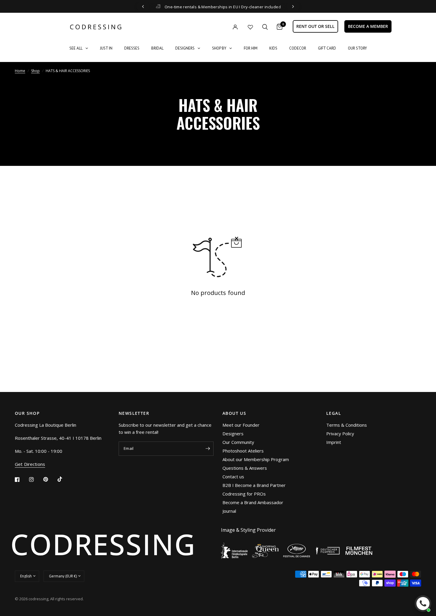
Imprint (333, 442)
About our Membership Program (255, 459)
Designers (233, 433)
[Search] (265, 27)
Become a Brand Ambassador (252, 502)
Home (20, 70)
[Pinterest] (49, 479)
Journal (229, 511)
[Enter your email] (208, 449)
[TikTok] (64, 479)
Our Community (238, 442)
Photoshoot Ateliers (243, 451)
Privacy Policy (340, 433)
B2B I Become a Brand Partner (254, 485)
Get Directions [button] (30, 464)
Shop (35, 70)
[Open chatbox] (423, 603)
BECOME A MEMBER (368, 26)
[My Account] (223, 27)
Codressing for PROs (244, 494)
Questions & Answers (244, 468)
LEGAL (333, 413)
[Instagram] (35, 479)
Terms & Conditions (346, 425)
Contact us (233, 477)
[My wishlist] (250, 27)
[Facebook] (21, 479)
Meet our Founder (241, 425)
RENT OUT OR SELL (315, 26)
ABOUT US (234, 413)
